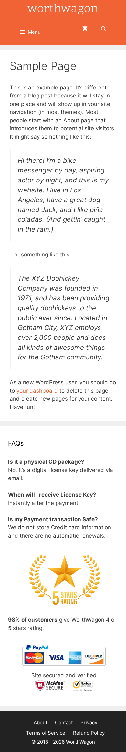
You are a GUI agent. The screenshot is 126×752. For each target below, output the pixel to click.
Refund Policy (89, 733)
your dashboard (37, 390)
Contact (64, 723)
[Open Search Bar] (103, 29)
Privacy (88, 723)
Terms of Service (45, 733)
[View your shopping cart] (85, 29)
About (40, 723)
